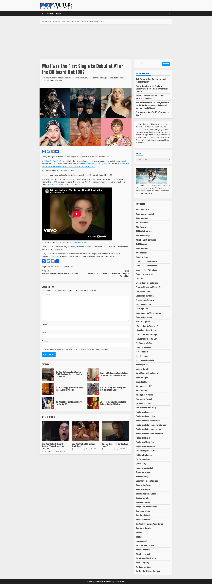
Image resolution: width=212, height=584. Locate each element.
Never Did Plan (141, 390)
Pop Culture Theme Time (145, 442)
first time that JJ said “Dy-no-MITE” (97, 163)
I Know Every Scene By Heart (146, 330)
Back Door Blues (142, 257)
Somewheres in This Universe (147, 480)
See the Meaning (142, 476)
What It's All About (143, 549)
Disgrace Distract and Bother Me (148, 287)
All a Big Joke (141, 227)
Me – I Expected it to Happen (147, 373)
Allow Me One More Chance (146, 239)
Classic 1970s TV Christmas (146, 270)
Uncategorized (141, 541)
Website (45, 341)
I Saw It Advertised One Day (146, 338)
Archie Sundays (141, 252)
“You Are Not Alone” (55, 184)
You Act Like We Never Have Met (148, 571)
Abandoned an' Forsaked (145, 214)
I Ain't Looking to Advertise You (147, 326)
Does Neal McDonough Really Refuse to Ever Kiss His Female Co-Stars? (93, 374)
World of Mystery (142, 562)
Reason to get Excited (144, 468)
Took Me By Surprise (143, 528)
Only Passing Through (144, 399)
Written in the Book (143, 567)
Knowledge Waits (142, 364)
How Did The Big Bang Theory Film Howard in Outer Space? (93, 389)
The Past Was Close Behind (146, 493)
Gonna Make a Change (144, 317)
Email (45, 332)
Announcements (142, 248)
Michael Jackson (68, 267)
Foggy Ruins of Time (143, 304)
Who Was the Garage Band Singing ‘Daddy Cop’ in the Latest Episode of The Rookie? (48, 374)
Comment (46, 294)
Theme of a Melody (143, 502)
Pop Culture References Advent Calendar (151, 425)
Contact (50, 14)
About (58, 14)
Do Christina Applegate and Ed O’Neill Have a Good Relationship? (48, 389)
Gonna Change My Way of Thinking (148, 313)
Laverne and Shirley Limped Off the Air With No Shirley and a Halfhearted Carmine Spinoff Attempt (152, 105)
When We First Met (143, 554)
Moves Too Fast (142, 382)
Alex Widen (140, 102)
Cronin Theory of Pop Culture (147, 283)
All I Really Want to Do (144, 231)
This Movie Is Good (143, 515)
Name (45, 324)
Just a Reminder (142, 351)
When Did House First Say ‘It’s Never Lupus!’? (115, 431)
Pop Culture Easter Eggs (145, 412)
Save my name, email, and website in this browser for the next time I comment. (76, 349)
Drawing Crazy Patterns (145, 300)
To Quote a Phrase (143, 519)
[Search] (169, 14)
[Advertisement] (106, 41)
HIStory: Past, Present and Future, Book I (73, 242)
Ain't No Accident (142, 222)
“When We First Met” (52, 161)
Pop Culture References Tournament (150, 433)
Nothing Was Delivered (144, 394)
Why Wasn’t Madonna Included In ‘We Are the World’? (48, 403)
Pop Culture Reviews (143, 437)
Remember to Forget (144, 472)
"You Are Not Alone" (54, 267)
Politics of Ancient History (146, 407)
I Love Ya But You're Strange (146, 334)
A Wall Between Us (143, 209)
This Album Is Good (143, 511)
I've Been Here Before (144, 343)
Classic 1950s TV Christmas (146, 261)
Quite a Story (141, 463)
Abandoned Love (142, 218)
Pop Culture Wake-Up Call (145, 446)
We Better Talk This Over (145, 545)
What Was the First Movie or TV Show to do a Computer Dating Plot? (108, 273)
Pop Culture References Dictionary (149, 429)
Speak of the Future (143, 485)
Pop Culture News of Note (145, 416)
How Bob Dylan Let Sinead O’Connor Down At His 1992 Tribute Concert (152, 89)
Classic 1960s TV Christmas (146, 265)
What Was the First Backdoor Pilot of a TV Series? (60, 272)
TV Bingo (139, 536)
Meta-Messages (142, 377)
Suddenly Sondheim (143, 489)
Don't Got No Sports (143, 291)
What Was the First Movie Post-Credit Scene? (85, 431)
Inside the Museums (143, 347)
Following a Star (142, 308)
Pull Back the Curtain (144, 455)
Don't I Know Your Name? (145, 295)
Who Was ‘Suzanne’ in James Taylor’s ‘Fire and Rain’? (150, 97)
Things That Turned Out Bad (146, 506)
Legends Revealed (142, 369)
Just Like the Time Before (145, 360)
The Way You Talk (142, 498)
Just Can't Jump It (142, 356)
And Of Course (141, 244)
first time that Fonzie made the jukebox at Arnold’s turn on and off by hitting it (85, 165)
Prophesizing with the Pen (145, 450)
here (142, 185)
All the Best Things (143, 235)
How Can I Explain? (143, 321)
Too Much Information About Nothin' (149, 524)
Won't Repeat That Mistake (146, 558)
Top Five (139, 532)
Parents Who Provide (143, 403)
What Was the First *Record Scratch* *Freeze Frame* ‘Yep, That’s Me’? (55, 431)
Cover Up (139, 278)
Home (41, 14)
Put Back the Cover (143, 459)
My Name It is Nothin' (144, 386)
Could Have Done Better (145, 274)
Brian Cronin (47, 451)
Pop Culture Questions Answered (148, 420)
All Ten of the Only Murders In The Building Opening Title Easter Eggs (93, 403)
